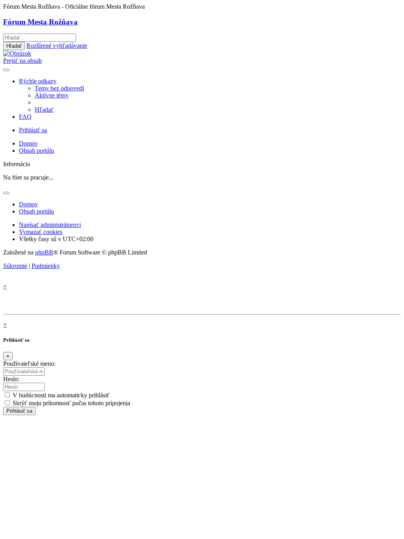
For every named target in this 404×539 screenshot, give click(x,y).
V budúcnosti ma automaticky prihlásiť (60, 395)
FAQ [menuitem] (25, 116)
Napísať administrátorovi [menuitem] (50, 224)
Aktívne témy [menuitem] (52, 95)
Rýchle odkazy (37, 81)
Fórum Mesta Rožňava (40, 22)
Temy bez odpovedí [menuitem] (59, 88)
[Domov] (17, 53)
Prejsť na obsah (22, 60)
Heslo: (11, 379)
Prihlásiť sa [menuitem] (33, 130)
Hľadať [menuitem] (44, 109)
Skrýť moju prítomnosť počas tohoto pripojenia (70, 403)
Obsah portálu (36, 211)
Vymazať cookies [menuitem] (40, 231)
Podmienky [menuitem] (46, 265)
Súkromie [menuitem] (15, 265)
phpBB (44, 252)
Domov (28, 204)
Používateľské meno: (29, 363)
